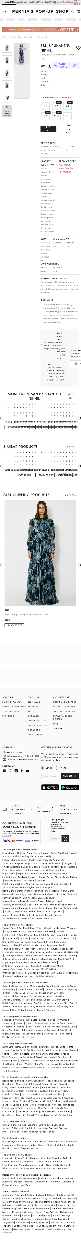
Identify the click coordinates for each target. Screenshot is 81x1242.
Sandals (17, 1104)
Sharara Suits (9, 1128)
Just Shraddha (10, 996)
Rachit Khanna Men (12, 952)
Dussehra (7, 1181)
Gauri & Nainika (40, 866)
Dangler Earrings (52, 1098)
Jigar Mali (57, 911)
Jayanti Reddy (58, 866)
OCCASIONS (34, 730)
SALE (30, 711)
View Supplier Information (66, 170)
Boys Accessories (30, 1148)
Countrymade (51, 928)
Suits (62, 1046)
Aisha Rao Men (54, 952)
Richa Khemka (36, 911)
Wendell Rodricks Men (14, 972)
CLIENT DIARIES (35, 734)
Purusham (69, 938)
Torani (33, 908)
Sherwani (44, 1046)
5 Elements (26, 1003)
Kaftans (61, 1023)
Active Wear (54, 1067)
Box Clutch (8, 1115)
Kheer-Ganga (38, 938)
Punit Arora (30, 962)
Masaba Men (56, 959)
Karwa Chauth (10, 1185)
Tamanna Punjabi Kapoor (48, 915)
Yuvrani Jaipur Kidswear (48, 1161)
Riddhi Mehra (70, 877)
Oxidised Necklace (62, 1101)
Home (5, 37)
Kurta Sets (31, 1019)
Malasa (58, 908)
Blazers (25, 1053)
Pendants (66, 1087)
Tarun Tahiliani (10, 887)
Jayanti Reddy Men (67, 972)
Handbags (68, 1104)
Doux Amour (43, 999)
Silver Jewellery (10, 1098)
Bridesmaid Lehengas (14, 1026)
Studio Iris (27, 915)
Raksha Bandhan (54, 1178)
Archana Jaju (12, 911)
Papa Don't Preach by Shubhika (34, 873)
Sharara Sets (41, 1023)
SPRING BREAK (48, 969)
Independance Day (27, 1178)
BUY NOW (48, 129)
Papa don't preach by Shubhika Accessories (35, 1006)
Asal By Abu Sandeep (32, 856)
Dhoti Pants (34, 1026)
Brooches (13, 1071)
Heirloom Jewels (50, 1087)
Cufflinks (9, 1064)
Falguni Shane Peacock (14, 860)
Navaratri (70, 1178)
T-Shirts (15, 1053)
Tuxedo (39, 1057)
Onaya (26, 866)
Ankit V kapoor (69, 928)
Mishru (49, 870)
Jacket (32, 1145)
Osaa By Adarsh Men (54, 860)
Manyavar (69, 863)
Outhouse (50, 989)
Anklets (36, 1087)
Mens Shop (8, 1067)
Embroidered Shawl (46, 1115)
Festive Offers (26, 1037)
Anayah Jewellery (11, 999)
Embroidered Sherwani (14, 1145)
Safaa (24, 911)
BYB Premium (60, 1168)
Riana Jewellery (55, 996)
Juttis (33, 1104)
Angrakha (50, 1057)
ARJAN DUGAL (71, 952)
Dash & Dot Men (19, 928)
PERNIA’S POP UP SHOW (14, 706)
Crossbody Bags (60, 1108)
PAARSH (68, 959)
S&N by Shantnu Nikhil (55, 47)
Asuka (73, 935)
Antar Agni (70, 853)
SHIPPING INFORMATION (65, 702)
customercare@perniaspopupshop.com (23, 759)
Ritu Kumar (29, 880)
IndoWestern (42, 1064)
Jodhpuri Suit (26, 1057)
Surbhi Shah (29, 897)
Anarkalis (19, 1019)
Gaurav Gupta (44, 887)
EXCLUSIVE (33, 706)
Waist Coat (19, 1050)
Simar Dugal (45, 908)
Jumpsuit (24, 1060)
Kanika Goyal (37, 901)
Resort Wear (68, 1026)
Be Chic (38, 1003)
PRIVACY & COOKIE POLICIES (62, 717)
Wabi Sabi (62, 935)
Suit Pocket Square (47, 1050)
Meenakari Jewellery (13, 1091)
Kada (74, 1101)
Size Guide (65, 97)
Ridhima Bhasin (13, 880)
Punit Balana (9, 877)
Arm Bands (24, 1087)
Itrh (48, 911)
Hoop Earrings (21, 1101)
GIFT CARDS (34, 716)
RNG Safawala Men (12, 966)
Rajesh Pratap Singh (50, 877)
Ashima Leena (41, 890)
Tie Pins (31, 1050)
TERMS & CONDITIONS (64, 711)
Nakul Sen (60, 870)
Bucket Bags (9, 1111)
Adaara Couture (11, 915)
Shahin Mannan (10, 918)
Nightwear (8, 1033)
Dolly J (49, 856)
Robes (73, 1050)
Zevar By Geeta (28, 993)
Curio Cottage (10, 986)
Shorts (5, 1053)
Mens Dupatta (9, 1060)
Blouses (20, 1033)
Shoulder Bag (49, 1111)
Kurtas (54, 1046)
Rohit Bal (41, 880)
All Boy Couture (10, 1168)
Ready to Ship (9, 1037)
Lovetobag (29, 999)
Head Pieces (59, 1084)
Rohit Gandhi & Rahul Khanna (18, 884)
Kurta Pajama (9, 1057)
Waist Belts (17, 1108)
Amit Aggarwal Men (51, 945)
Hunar (15, 993)
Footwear (68, 1067)
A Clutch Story (60, 999)
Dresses (20, 1023)
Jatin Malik (43, 948)
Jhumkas (68, 1098)
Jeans (66, 1053)
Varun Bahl (67, 890)
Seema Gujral (43, 884)
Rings (49, 1080)
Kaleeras (35, 1084)
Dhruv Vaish (35, 928)
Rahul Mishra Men (47, 962)
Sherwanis (8, 1023)
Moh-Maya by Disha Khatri (44, 986)
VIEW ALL (70, 396)
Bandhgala (64, 1057)
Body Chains (9, 1087)
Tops (52, 1023)
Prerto (40, 1010)
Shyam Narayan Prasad (15, 901)
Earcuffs (46, 1084)
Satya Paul (57, 853)
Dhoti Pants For (10, 1131)
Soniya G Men (31, 969)
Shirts (34, 1046)
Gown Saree (50, 1033)
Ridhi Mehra (55, 863)
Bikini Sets (7, 1030)
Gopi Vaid (32, 904)
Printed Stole (65, 1115)
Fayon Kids (8, 1158)
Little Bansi (33, 1158)
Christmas (54, 1181)
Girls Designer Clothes (14, 1125)
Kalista (72, 866)
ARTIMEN (29, 952)
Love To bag (9, 989)
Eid (41, 1178)
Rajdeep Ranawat (27, 877)
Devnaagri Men (10, 945)
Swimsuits (52, 1030)
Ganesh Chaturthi (23, 1181)
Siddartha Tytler (60, 884)
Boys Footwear (10, 1148)
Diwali (5, 1178)
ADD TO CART (69, 129)
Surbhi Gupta (71, 908)
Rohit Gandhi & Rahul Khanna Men (43, 966)
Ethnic (19, 1064)
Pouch (5, 1108)
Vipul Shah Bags (66, 1003)
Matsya (24, 908)
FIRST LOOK (8, 716)
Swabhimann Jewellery (51, 993)
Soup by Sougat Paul (13, 904)
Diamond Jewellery (52, 1094)
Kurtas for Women (57, 1019)
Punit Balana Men (30, 945)
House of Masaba (49, 904)
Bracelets (39, 1080)
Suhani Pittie (9, 1010)
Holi (13, 1178)
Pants (70, 1046)
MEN (20, 2)
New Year (25, 1185)
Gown (29, 1023)
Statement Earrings (31, 1098)
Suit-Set (35, 1053)
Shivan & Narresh (11, 866)
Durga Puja (41, 1181)
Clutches (56, 1104)
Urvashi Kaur (27, 918)
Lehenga (32, 1125)
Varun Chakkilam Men (16, 976)
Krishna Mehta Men (56, 942)
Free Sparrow (9, 1165)
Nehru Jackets (56, 1141)
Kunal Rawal (11, 938)
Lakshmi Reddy (61, 1158)
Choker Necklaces (40, 1101)
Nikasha (55, 890)
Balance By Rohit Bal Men (41, 972)
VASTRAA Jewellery (67, 989)
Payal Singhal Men (12, 962)
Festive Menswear (25, 1067)
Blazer (41, 1145)
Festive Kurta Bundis (62, 1064)
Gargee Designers (33, 955)
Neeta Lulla (8, 894)
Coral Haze (50, 1003)
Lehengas (7, 1019)
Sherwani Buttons (51, 1053)
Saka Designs (61, 1165)
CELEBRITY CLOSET (37, 720)
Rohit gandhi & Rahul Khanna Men (20, 935)
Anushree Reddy (10, 856)
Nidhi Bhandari (10, 1003)
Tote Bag (35, 1111)
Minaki (41, 996)
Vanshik (60, 931)
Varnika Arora (68, 986)
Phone (63, 767)
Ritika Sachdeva (26, 1010)
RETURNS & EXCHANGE (64, 706)
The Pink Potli (25, 989)
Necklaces (7, 1080)
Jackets (28, 1030)
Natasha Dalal (24, 853)
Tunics (70, 1023)
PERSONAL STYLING (37, 725)
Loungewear (52, 1060)
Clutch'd (38, 989)
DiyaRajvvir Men (13, 955)
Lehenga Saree (33, 1033)
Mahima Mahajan (34, 870)
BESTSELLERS (34, 702)
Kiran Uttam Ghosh (12, 870)
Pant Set (41, 1067)
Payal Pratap (60, 873)
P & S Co (21, 1158)
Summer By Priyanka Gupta (17, 863)
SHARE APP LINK (69, 776)
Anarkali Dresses (48, 1128)
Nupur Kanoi (8, 873)
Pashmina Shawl (25, 1115)
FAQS (56, 724)
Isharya (24, 986)
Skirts (18, 1030)
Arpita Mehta (68, 904)
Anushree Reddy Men (62, 948)
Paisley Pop (67, 1006)
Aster (7, 993)
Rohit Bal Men (47, 935)
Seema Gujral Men (12, 969)
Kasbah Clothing (68, 955)
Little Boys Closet (11, 1161)
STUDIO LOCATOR (10, 711)
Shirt (49, 1145)
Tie (4, 1071)
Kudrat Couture (13, 959)
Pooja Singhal (41, 853)
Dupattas (64, 1030)
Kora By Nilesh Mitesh (41, 976)
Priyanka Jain (53, 901)
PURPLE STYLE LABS (12, 702)
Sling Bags (43, 1108)
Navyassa (28, 1161)
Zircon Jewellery (59, 1091)
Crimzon (50, 1010)
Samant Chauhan (11, 897)
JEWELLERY (34, 2)
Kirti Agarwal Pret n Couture (36, 1168)
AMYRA (6, 1006)
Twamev (24, 938)
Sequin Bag (64, 1111)
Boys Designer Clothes (14, 1141)
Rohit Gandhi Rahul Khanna (17, 890)
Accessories (37, 1060)
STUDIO (65, 2)
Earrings (19, 1080)
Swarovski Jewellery (37, 1091)
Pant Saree (65, 1033)
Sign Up (65, 838)
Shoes (8, 1104)
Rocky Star (35, 860)
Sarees (42, 1019)
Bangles (57, 1080)
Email (49, 767)
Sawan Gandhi (10, 908)
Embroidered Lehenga (51, 1125)
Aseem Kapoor (44, 918)
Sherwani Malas (69, 1060)
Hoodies (63, 1050)
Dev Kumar (38, 942)
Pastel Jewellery (10, 1094)
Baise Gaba (40, 863)
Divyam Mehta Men (15, 931)
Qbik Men (30, 948)
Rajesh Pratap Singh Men (40, 931)
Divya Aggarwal (46, 897)
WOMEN (9, 2)
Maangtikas (22, 1084)
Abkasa (40, 952)
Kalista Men (51, 955)
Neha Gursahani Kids (30, 1165)
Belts (25, 1104)
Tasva (5, 928)
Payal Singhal (27, 887)
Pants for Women (51, 1026)
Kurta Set (24, 1128)
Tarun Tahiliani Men (12, 948)
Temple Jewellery (31, 1094)
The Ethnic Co (54, 938)
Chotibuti (46, 1158)
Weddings (67, 1181)
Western (28, 1064)
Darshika (25, 942)
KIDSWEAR (51, 2)
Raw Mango (8, 853)
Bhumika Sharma (66, 894)
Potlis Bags (44, 1104)
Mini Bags (23, 1111)
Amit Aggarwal (24, 894)
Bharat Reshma (10, 942)
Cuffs (29, 1080)
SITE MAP (57, 728)
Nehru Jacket (22, 1046)
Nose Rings (8, 1084)
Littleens (48, 1165)
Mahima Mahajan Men (35, 959)
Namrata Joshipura (44, 894)
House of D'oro (28, 996)
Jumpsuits (39, 1030)
